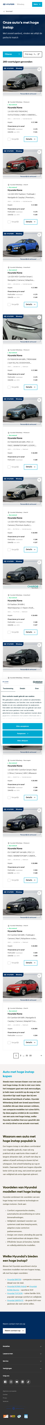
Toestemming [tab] (8, 688)
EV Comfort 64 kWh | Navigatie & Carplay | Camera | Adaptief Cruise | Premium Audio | (22, 1021)
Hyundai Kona (15, 108)
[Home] (13, 4)
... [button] (23, 1056)
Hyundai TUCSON (14, 1293)
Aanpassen (21, 733)
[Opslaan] (39, 69)
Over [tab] (37, 688)
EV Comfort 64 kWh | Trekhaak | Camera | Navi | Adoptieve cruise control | (22, 938)
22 (30, 1056)
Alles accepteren (22, 726)
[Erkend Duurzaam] (19, 1416)
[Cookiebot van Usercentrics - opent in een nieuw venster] (32, 682)
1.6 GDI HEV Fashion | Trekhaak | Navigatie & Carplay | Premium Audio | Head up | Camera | (21, 197)
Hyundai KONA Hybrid (16, 1287)
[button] (41, 1055)
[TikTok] (28, 1381)
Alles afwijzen (22, 741)
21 (27, 1056)
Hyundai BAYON (14, 1280)
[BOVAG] (12, 1416)
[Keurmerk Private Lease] (26, 1416)
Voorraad (9, 11)
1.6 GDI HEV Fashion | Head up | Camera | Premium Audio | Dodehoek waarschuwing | (21, 525)
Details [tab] (22, 688)
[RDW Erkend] (6, 1416)
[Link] (5, 1381)
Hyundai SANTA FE (15, 1300)
